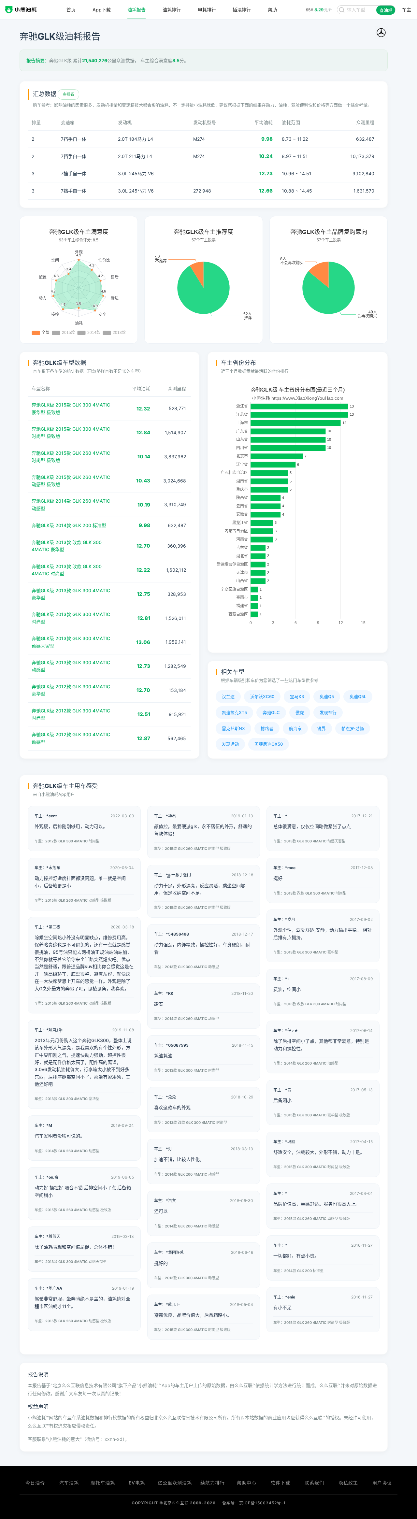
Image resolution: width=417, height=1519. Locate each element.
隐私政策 (348, 1482)
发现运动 (230, 744)
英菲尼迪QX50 (268, 744)
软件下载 (280, 1482)
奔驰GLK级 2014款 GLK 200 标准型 (69, 525)
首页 (71, 9)
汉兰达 (228, 696)
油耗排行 (172, 9)
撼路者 (267, 728)
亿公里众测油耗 (175, 1482)
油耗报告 (136, 9)
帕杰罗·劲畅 (352, 728)
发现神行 (328, 712)
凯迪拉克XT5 (234, 712)
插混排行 (242, 9)
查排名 (68, 94)
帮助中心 (246, 1482)
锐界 (321, 728)
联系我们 (314, 1482)
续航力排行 (212, 1482)
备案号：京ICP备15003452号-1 (254, 1502)
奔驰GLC (271, 712)
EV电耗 (137, 1482)
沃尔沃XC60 (262, 696)
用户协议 (382, 1482)
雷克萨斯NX (233, 728)
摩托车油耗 (103, 1482)
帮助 (272, 9)
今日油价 (35, 1482)
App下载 (102, 9)
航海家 (295, 728)
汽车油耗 (69, 1482)
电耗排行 (207, 9)
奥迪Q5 (327, 696)
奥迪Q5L (358, 696)
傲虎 (299, 712)
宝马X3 (297, 696)
